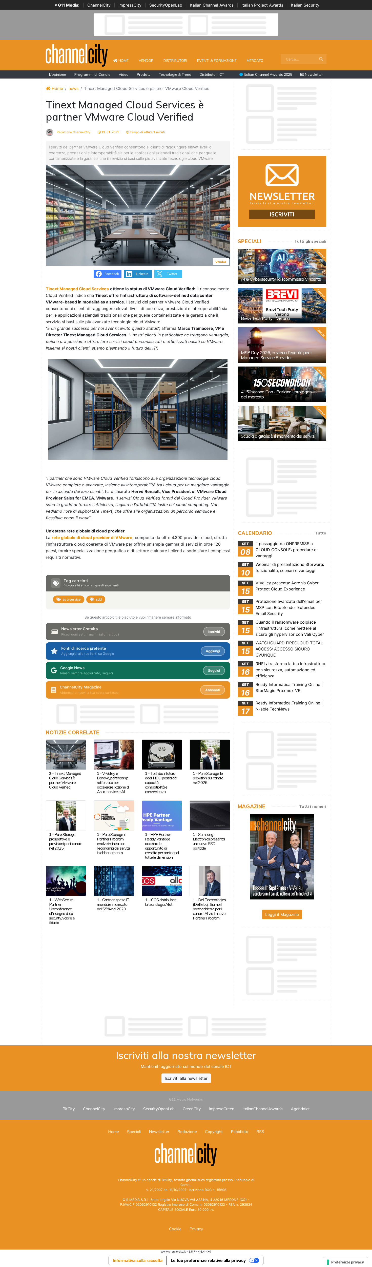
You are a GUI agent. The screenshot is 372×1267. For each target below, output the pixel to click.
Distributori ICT (212, 74)
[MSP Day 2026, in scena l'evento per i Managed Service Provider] (282, 345)
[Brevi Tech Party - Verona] (282, 305)
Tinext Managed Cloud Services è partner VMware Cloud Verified (65, 780)
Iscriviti (214, 632)
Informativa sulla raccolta (137, 1260)
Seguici (214, 670)
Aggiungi (213, 651)
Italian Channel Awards (212, 5)
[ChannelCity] (77, 54)
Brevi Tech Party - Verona (265, 318)
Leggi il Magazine (282, 914)
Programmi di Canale (92, 74)
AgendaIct (300, 1108)
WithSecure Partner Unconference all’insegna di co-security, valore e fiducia (62, 911)
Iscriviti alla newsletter (186, 1078)
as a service (72, 599)
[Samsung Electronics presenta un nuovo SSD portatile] (210, 815)
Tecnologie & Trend (175, 74)
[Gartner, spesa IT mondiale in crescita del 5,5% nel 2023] (114, 880)
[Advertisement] (186, 1026)
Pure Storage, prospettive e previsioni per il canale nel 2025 (65, 841)
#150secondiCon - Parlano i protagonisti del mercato (279, 394)
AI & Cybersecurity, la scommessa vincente (281, 279)
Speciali (134, 1131)
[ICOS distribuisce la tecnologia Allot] (162, 880)
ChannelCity (99, 5)
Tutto (320, 532)
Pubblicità (239, 1131)
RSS (260, 1131)
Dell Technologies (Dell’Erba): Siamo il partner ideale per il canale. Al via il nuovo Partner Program (209, 908)
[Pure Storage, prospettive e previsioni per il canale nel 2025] (66, 815)
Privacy (196, 1228)
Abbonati (212, 690)
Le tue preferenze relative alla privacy (208, 1260)
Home (125, 60)
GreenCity (192, 1108)
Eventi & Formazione (217, 60)
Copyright (214, 1131)
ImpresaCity (129, 5)
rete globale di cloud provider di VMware (92, 537)
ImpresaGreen (221, 1108)
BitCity (69, 1108)
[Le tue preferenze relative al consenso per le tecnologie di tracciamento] (345, 1262)
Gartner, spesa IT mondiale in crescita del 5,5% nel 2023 (113, 904)
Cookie (175, 1228)
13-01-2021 (110, 132)
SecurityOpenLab (165, 5)
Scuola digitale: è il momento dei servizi (278, 436)
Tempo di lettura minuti (147, 132)
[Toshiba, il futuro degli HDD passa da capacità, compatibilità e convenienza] (162, 754)
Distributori (175, 60)
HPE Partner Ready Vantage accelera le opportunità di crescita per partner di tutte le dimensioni (162, 846)
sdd (99, 599)
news (73, 88)
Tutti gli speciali (310, 241)
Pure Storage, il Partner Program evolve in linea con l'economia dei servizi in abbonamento (113, 843)
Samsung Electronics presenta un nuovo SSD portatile (209, 841)
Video (124, 74)
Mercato (255, 60)
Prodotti (144, 74)
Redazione (187, 1131)
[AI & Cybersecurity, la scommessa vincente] (282, 266)
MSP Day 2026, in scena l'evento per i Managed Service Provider (276, 355)
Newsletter (313, 74)
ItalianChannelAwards (262, 1108)
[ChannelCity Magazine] (282, 856)
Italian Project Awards (262, 5)
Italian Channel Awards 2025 (267, 74)
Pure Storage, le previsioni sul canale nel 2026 (208, 778)
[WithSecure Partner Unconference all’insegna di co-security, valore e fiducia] (66, 880)
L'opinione (57, 74)
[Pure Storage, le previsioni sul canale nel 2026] (210, 754)
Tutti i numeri (312, 806)
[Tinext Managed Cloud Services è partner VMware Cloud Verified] (66, 754)
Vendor (146, 60)
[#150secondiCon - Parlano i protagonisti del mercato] (282, 384)
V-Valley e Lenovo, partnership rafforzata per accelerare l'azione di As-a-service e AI (113, 782)
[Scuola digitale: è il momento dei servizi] (282, 423)
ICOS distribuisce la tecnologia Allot (160, 902)
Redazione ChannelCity (73, 132)
